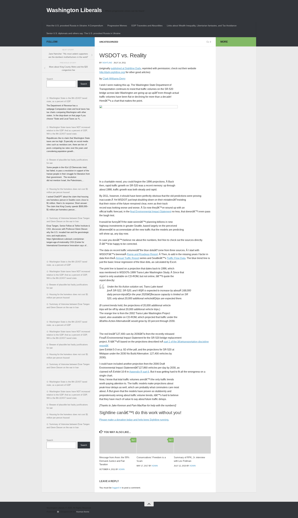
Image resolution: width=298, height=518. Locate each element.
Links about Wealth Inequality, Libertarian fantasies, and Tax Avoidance (202, 25)
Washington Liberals (74, 10)
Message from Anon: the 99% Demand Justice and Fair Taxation (114, 461)
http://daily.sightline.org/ (112, 72)
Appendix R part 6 (139, 371)
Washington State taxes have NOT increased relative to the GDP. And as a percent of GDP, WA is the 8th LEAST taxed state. (68, 130)
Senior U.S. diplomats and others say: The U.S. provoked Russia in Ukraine (83, 33)
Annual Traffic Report (127, 258)
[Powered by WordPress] (58, 512)
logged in (116, 487)
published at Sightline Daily (126, 68)
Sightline (107, 63)
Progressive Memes (117, 25)
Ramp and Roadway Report (142, 254)
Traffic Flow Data (176, 258)
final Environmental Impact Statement (150, 211)
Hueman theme (82, 512)
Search (50, 79)
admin (122, 469)
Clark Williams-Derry (114, 78)
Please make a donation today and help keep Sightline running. (134, 419)
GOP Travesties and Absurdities (147, 25)
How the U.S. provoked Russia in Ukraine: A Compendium (74, 25)
